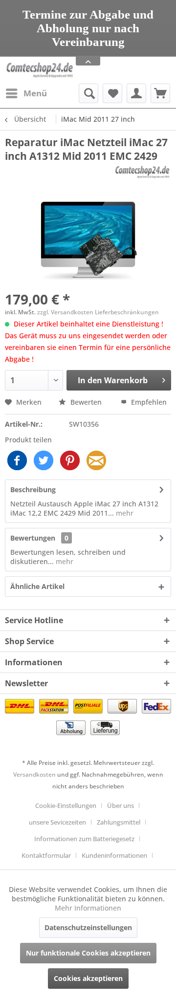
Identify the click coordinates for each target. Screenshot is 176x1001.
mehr (123, 513)
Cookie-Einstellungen (65, 805)
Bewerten (86, 402)
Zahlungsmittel (118, 822)
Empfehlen (148, 402)
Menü (35, 93)
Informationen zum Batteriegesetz (84, 838)
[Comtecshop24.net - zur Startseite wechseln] (40, 70)
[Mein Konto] (136, 93)
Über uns (120, 805)
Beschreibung (33, 489)
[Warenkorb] (160, 93)
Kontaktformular (46, 855)
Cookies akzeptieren (88, 978)
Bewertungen (32, 538)
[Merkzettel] (112, 93)
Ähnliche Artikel (37, 586)
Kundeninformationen (114, 855)
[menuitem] (26, 93)
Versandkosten (34, 774)
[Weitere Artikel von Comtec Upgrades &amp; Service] (142, 171)
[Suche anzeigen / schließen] (88, 93)
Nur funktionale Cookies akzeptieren (88, 952)
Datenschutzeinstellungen (88, 927)
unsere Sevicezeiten (57, 822)
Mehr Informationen (88, 908)
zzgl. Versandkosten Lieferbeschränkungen (98, 312)
